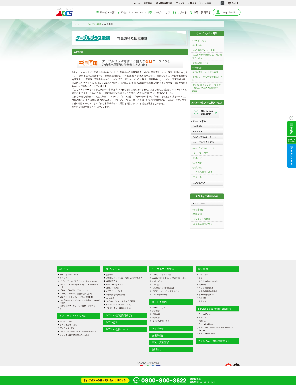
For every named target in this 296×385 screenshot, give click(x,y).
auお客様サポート (160, 294)
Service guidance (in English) (214, 308)
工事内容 (197, 162)
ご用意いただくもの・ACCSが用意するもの (124, 278)
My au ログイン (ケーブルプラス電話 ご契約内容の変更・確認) (206, 88)
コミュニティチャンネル (72, 316)
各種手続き (198, 209)
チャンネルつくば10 (68, 325)
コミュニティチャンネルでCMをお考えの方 (78, 331)
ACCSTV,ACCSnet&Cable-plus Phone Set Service (216, 328)
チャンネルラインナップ (70, 274)
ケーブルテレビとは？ (204, 148)
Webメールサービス (114, 284)
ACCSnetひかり (114, 269)
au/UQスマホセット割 (204, 50)
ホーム (137, 3)
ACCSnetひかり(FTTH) (205, 136)
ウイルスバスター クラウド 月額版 (120, 301)
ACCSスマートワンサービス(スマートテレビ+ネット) (80, 285)
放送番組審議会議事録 (208, 291)
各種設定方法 (111, 281)
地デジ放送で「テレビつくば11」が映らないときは (79, 307)
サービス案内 (199, 40)
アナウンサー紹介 (67, 328)
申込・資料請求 (160, 342)
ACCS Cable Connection (209, 333)
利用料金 (197, 45)
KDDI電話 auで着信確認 (205, 72)
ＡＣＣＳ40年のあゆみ (208, 281)
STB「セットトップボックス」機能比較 (76, 297)
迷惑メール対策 (112, 288)
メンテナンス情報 (201, 219)
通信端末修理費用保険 (115, 294)
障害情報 (197, 214)
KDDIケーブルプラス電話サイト (207, 79)
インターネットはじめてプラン (119, 308)
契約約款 (197, 167)
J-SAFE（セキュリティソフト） (119, 304)
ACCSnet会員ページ (117, 329)
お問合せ (192, 3)
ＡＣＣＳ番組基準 (206, 288)
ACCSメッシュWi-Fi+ (115, 291)
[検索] (222, 3)
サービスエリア (200, 153)
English (235, 3)
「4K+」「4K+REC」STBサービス (74, 290)
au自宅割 (197, 67)
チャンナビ (64, 278)
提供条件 (110, 274)
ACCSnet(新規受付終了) (119, 315)
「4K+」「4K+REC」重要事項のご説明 (76, 293)
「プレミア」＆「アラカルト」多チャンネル (78, 281)
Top (288, 377)
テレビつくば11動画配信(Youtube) (74, 335)
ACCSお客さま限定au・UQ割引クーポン (207, 56)
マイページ (199, 203)
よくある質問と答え (203, 172)
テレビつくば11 (66, 321)
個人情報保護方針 (164, 3)
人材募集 (202, 298)
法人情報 (202, 284)
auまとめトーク (201, 62)
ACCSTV (198, 125)
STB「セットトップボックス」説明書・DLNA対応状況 (80, 301)
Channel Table (205, 314)
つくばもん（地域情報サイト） (215, 341)
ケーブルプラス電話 (92, 24)
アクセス (180, 3)
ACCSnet (198, 131)
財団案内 (148, 3)
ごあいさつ (203, 274)
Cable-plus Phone (206, 324)
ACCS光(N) (199, 183)
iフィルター (111, 298)
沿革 (200, 278)
